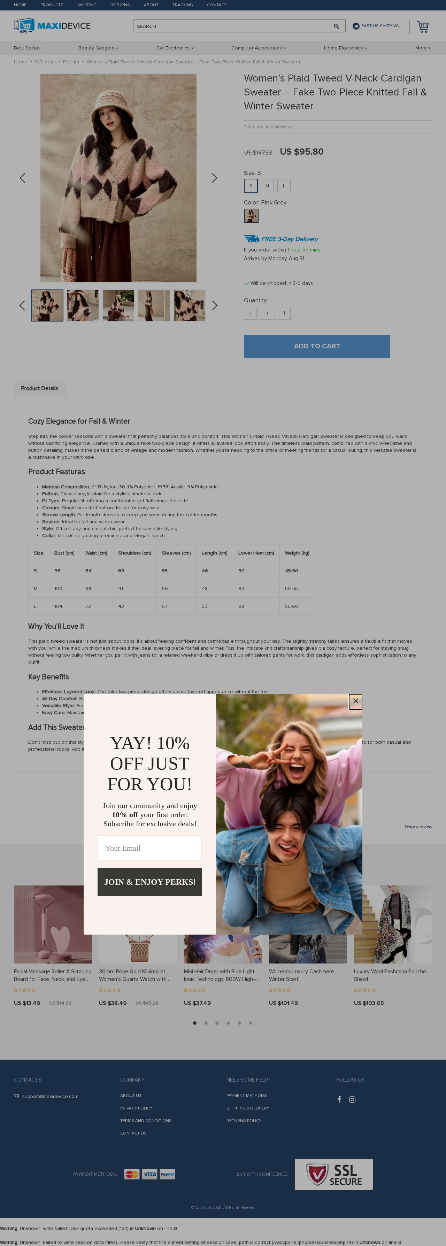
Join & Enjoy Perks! (150, 882)
